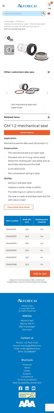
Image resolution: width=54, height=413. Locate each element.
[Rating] (27, 403)
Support (27, 374)
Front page (9, 21)
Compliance (27, 377)
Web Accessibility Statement (27, 383)
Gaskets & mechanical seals (16, 24)
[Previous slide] (6, 93)
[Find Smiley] (27, 395)
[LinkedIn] (27, 388)
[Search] (43, 13)
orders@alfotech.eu (30, 348)
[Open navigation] (8, 5)
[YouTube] (34, 388)
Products (20, 21)
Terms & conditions (27, 380)
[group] (27, 93)
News (27, 368)
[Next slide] (47, 93)
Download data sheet (19, 207)
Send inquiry (27, 132)
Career (27, 371)
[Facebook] (20, 388)
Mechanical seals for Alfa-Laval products (21, 26)
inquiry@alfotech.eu (31, 345)
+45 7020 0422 (30, 342)
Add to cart (39, 273)
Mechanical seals (37, 24)
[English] (50, 13)
